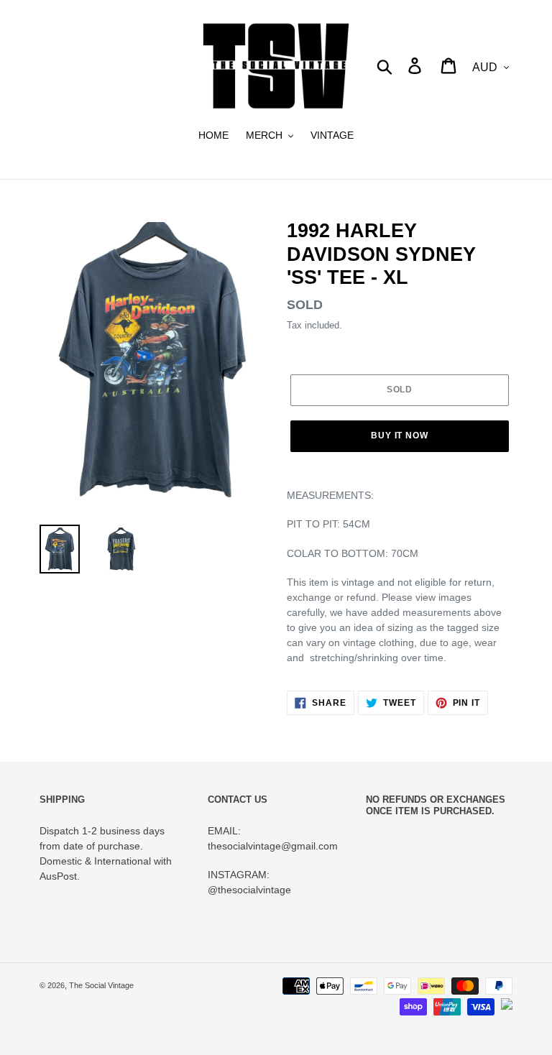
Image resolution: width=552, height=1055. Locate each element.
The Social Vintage (101, 985)
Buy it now (400, 435)
